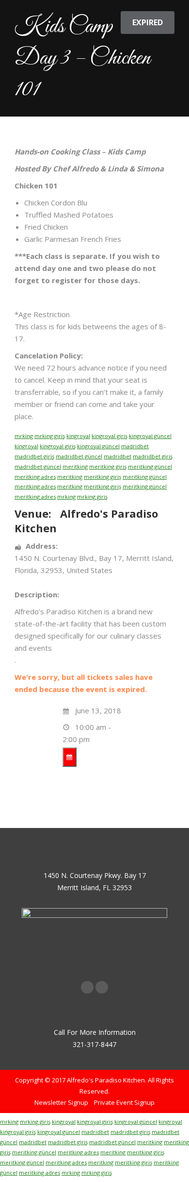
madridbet (135, 446)
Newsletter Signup (61, 1102)
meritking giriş (107, 466)
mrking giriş (49, 435)
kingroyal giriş (109, 435)
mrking (24, 435)
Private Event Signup (124, 1102)
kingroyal (78, 435)
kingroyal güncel (150, 435)
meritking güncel (150, 466)
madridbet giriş (34, 456)
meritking (75, 466)
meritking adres (35, 476)
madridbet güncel (79, 456)
